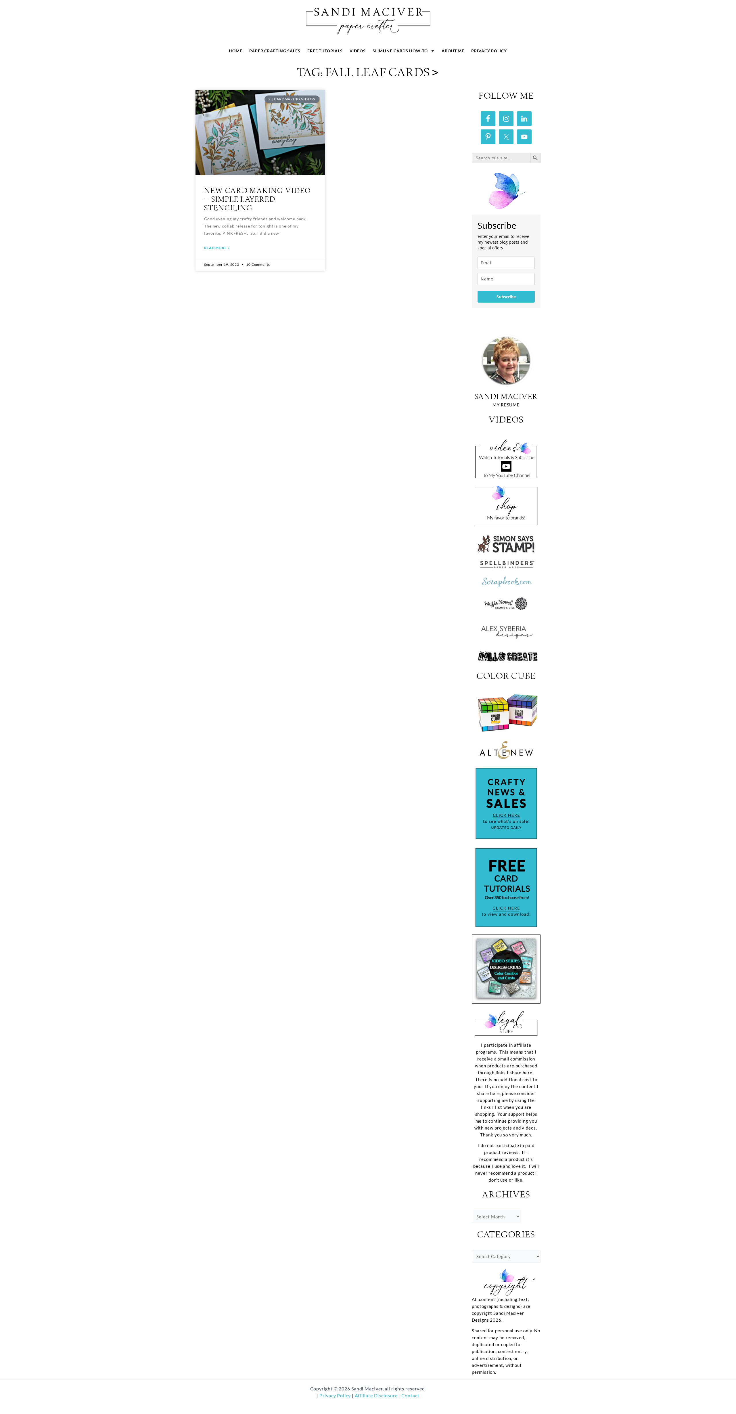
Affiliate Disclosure (377, 1395)
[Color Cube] (506, 712)
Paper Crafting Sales (274, 50)
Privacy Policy (489, 50)
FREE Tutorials (325, 50)
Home (235, 50)
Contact (410, 1395)
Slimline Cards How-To (400, 50)
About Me (453, 50)
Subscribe (506, 296)
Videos (358, 50)
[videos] (506, 457)
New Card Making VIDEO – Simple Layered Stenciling (257, 200)
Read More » (217, 248)
